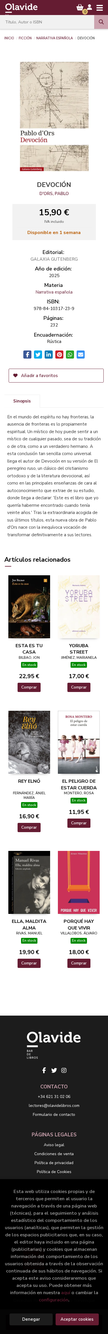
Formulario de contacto (54, 1114)
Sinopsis (22, 401)
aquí (65, 1292)
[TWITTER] (54, 1070)
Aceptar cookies (77, 1319)
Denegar (31, 1319)
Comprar (29, 687)
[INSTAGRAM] (64, 1070)
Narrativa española (54, 38)
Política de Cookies (54, 1172)
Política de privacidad (54, 1163)
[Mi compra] (80, 7)
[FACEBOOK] (44, 1070)
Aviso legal (54, 1145)
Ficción (25, 38)
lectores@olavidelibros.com (54, 1105)
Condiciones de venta (54, 1154)
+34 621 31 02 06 (54, 1096)
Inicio (9, 38)
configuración (53, 1299)
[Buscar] (101, 22)
